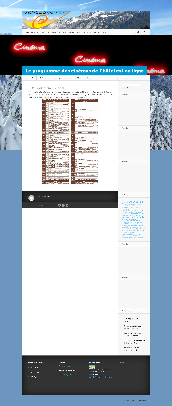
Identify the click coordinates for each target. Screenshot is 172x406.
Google (59, 205)
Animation (126, 204)
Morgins (125, 224)
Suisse (140, 232)
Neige (135, 224)
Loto (128, 222)
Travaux (124, 234)
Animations (136, 204)
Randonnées (129, 225)
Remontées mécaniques (136, 227)
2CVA (127, 202)
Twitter (67, 205)
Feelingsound (130, 212)
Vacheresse (132, 234)
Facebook (63, 205)
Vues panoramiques (138, 237)
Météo (131, 224)
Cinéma (133, 210)
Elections (124, 212)
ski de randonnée (137, 230)
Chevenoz (136, 207)
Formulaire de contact (67, 366)
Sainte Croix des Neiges (135, 229)
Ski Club (128, 230)
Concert (140, 210)
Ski (123, 230)
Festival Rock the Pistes (136, 213)
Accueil (29, 78)
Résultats (124, 228)
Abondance (136, 201)
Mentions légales (65, 375)
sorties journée (132, 232)
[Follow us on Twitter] (138, 32)
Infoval (43, 78)
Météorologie (74, 32)
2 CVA (123, 202)
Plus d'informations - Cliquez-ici (100, 377)
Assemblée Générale (128, 206)
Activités (62, 32)
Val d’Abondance (32, 32)
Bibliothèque (125, 207)
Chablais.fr (34, 368)
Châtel (126, 210)
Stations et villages (49, 32)
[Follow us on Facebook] (144, 32)
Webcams (87, 32)
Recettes (124, 227)
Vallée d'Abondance (129, 236)
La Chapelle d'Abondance (133, 218)
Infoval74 (33, 377)
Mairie (132, 222)
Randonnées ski (138, 225)
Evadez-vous (35, 372)
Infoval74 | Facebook (102, 32)
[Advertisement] (133, 111)
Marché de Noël (138, 222)
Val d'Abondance (131, 235)
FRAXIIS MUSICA (126, 215)
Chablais (131, 207)
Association (138, 206)
